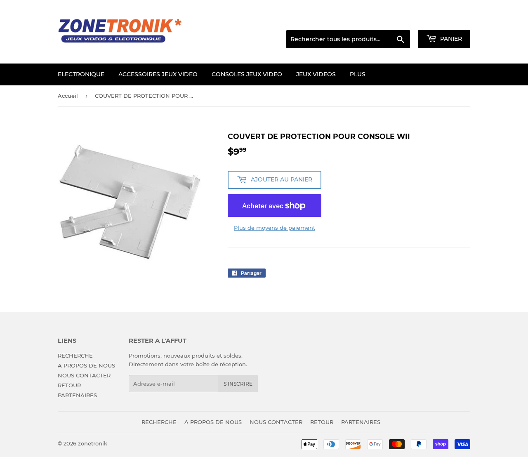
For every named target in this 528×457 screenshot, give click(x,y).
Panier (450, 38)
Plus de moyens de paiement (274, 227)
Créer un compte (449, 20)
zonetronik (92, 443)
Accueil (68, 95)
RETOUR (69, 385)
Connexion (404, 20)
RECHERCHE (75, 355)
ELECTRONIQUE (81, 74)
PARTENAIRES (77, 395)
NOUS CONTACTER (84, 375)
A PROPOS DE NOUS (86, 365)
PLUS (357, 74)
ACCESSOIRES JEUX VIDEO (158, 74)
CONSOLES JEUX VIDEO (247, 74)
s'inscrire (238, 384)
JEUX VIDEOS (316, 74)
